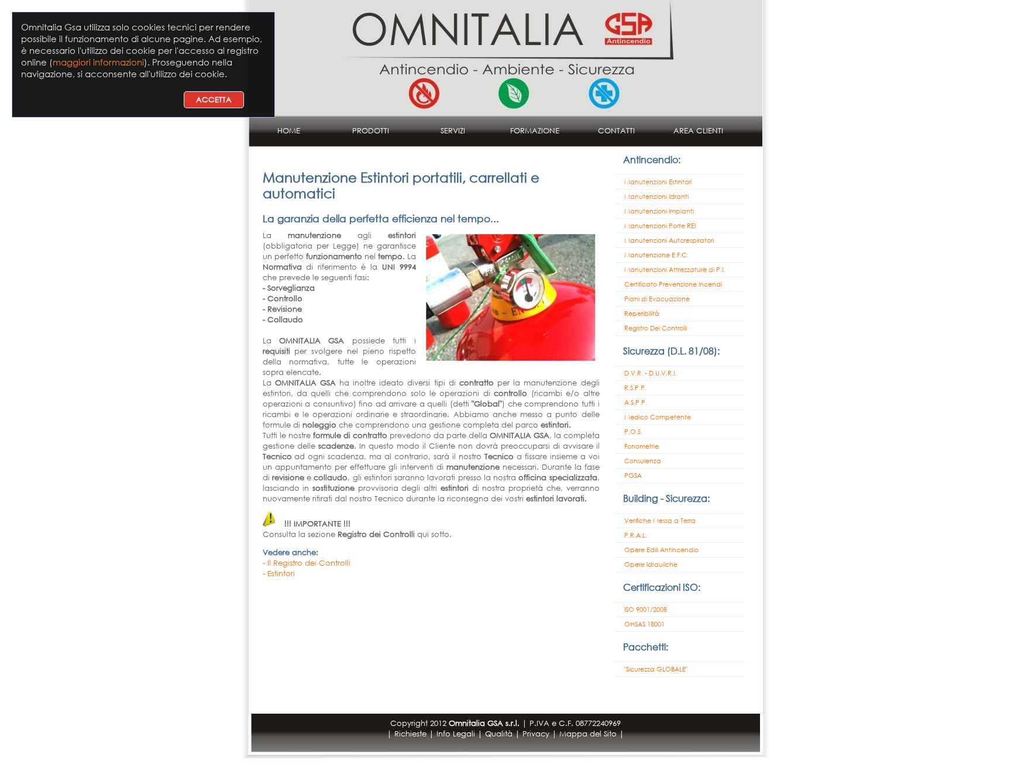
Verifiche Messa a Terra (660, 520)
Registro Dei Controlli (655, 328)
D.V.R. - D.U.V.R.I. (650, 373)
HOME (288, 131)
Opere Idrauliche (651, 564)
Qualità (499, 734)
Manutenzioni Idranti (656, 196)
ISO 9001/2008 (645, 609)
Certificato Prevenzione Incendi (673, 284)
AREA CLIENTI (698, 131)
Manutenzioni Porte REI (660, 225)
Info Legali (455, 734)
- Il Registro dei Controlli (306, 563)
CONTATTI (616, 131)
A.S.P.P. (635, 402)
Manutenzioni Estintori (658, 182)
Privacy (535, 734)
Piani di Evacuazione (657, 299)
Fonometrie (641, 446)
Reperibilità (641, 313)
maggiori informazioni (98, 62)
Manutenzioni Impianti (659, 211)
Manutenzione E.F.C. (656, 255)
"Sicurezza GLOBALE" (655, 669)
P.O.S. (633, 431)
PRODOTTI (370, 131)
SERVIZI (453, 131)
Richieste (410, 734)
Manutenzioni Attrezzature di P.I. (674, 269)
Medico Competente (657, 417)
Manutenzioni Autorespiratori (669, 240)
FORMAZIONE (534, 131)
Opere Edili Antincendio (661, 550)
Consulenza (642, 461)
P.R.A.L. (635, 535)
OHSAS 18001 (644, 624)
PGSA (633, 475)
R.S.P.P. (635, 388)
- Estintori (279, 574)
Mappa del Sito (588, 734)
